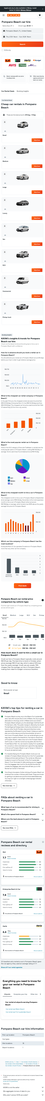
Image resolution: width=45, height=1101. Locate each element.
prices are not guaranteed (10, 1081)
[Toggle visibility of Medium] (11, 480)
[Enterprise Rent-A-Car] (39, 889)
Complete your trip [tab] (20, 994)
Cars (17, 1062)
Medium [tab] (13, 615)
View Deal (37, 140)
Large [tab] (21, 615)
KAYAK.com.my (9, 1062)
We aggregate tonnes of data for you (16, 1091)
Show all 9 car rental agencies (11, 967)
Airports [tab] (7, 994)
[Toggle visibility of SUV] (10, 478)
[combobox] (8, 26)
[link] (22, 585)
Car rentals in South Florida (13, 1065)
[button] (42, 9)
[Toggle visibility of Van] (10, 483)
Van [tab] (34, 615)
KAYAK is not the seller (11, 1087)
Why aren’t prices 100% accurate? (15, 1095)
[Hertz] (39, 926)
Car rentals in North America (29, 1062)
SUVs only (7, 50)
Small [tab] (5, 615)
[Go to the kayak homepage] (13, 15)
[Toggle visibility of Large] (27, 480)
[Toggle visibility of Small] (27, 478)
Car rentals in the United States (14, 1064)
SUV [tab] (28, 615)
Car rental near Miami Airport (15, 1009)
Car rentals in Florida (31, 1064)
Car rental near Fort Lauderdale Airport (18, 1012)
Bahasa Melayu (26, 10)
